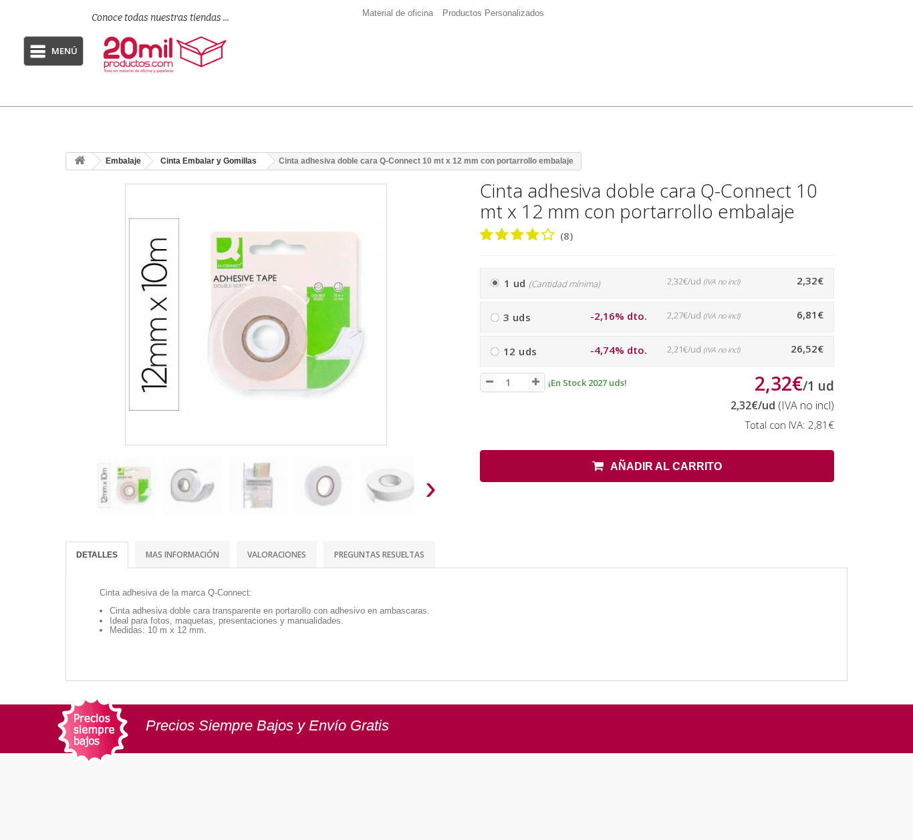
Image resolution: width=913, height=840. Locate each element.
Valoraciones (276, 554)
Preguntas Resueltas (379, 554)
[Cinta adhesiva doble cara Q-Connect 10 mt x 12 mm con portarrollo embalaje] (127, 485)
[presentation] (81, 492)
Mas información (182, 554)
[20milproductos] (167, 54)
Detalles (97, 555)
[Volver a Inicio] (79, 161)
